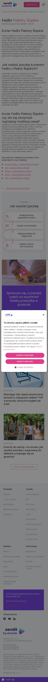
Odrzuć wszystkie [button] (25, 361)
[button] (24, 367)
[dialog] (24, 341)
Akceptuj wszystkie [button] (24, 355)
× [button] (43, 315)
